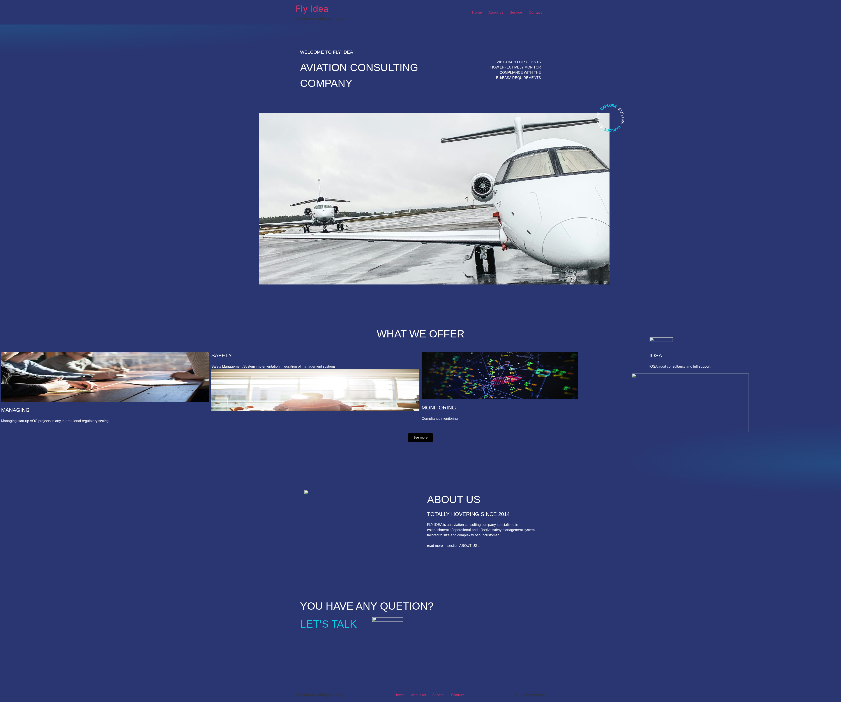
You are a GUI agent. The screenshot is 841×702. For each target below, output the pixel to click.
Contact (535, 12)
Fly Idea (312, 8)
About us (495, 12)
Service (516, 12)
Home (477, 12)
